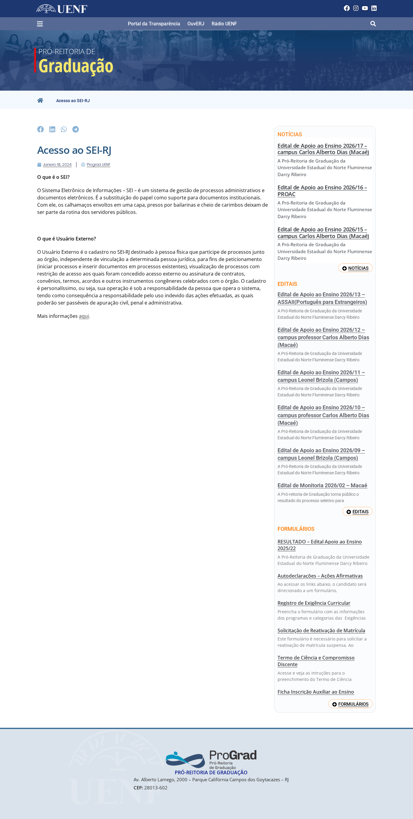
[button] (42, 24)
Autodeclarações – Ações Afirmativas (320, 575)
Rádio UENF (224, 24)
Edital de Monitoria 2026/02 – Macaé (322, 485)
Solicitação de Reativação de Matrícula (321, 630)
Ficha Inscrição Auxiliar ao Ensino (316, 691)
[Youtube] (365, 8)
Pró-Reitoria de (66, 51)
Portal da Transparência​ (154, 24)
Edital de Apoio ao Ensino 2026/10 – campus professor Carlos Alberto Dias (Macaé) (323, 415)
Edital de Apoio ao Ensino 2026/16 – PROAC (322, 191)
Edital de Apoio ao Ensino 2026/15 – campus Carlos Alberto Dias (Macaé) (323, 233)
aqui (84, 316)
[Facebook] (347, 8)
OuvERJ (195, 24)
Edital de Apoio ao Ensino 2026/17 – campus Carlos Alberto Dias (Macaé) (323, 149)
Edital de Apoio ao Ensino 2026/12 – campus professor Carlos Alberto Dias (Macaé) (323, 337)
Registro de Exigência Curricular (314, 603)
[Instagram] (356, 8)
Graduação (76, 65)
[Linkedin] (374, 8)
